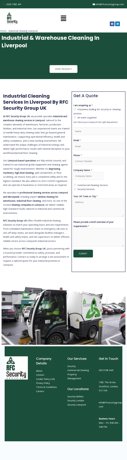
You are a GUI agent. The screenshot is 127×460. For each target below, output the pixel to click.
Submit (83, 253)
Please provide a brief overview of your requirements (93, 223)
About (39, 370)
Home (3, 30)
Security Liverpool (76, 404)
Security (71, 366)
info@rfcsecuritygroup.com (110, 4)
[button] (63, 18)
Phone (77, 155)
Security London (75, 400)
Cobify (90, 447)
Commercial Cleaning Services (92, 185)
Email (77, 140)
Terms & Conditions (46, 387)
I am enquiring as (83, 105)
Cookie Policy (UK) (45, 378)
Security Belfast (75, 396)
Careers (40, 391)
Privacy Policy (43, 382)
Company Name (82, 170)
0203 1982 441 (14, 4)
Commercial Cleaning (78, 370)
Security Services (86, 189)
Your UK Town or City (85, 196)
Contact (40, 374)
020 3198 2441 (106, 370)
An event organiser (87, 117)
